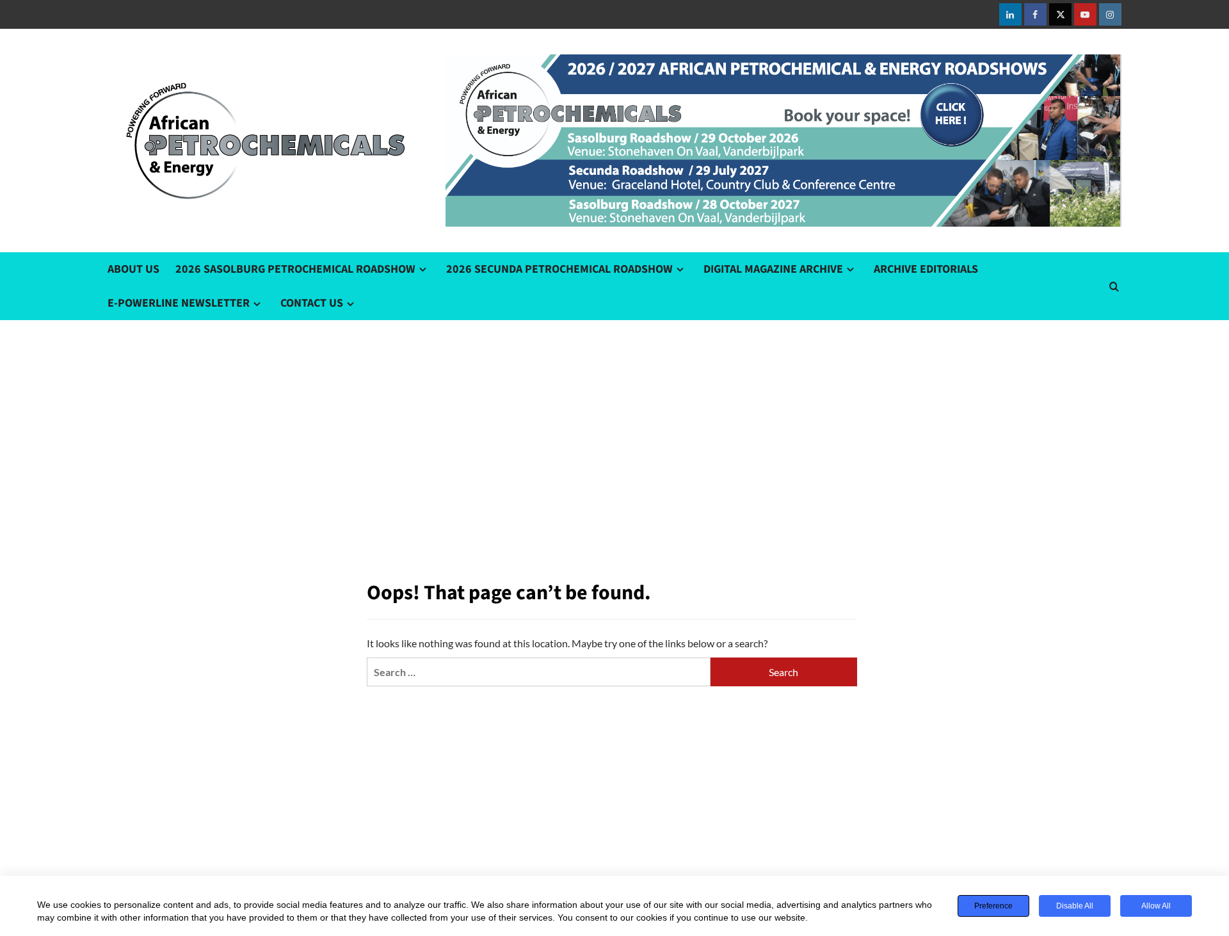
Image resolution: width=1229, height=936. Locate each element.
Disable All (1074, 905)
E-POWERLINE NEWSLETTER (179, 303)
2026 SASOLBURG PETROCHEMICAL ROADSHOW (295, 269)
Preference (993, 905)
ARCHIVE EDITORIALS (926, 269)
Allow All (1156, 905)
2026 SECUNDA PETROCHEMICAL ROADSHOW (559, 269)
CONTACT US (311, 303)
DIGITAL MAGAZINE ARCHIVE (773, 269)
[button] (1114, 286)
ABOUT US (133, 269)
